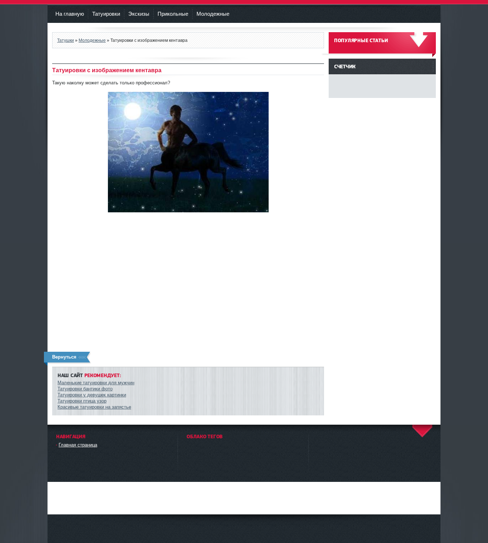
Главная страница (78, 445)
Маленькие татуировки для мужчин (96, 382)
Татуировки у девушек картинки (92, 395)
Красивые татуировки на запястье (94, 407)
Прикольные (173, 14)
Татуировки (106, 14)
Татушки (65, 40)
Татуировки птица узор (82, 401)
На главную (69, 14)
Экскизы (138, 14)
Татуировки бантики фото (85, 388)
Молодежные (212, 14)
